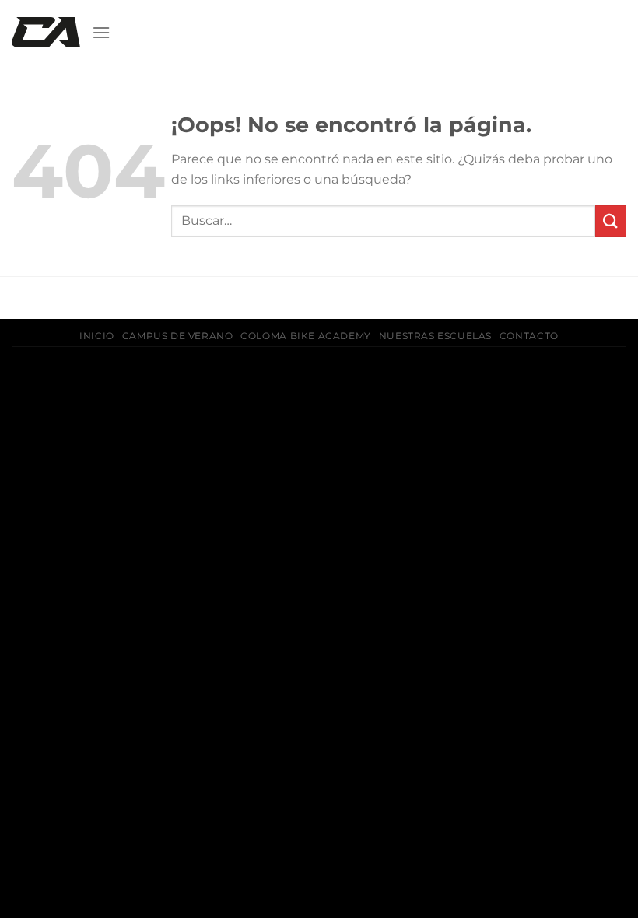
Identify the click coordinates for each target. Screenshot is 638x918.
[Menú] (101, 32)
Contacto (529, 336)
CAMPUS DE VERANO (177, 336)
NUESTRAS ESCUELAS (435, 336)
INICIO (96, 336)
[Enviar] (610, 220)
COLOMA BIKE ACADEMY (305, 336)
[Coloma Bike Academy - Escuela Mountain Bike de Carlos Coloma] (46, 32)
